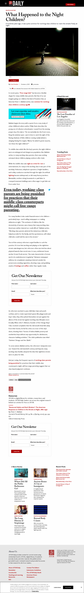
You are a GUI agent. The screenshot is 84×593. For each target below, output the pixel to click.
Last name (33, 284)
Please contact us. (14, 375)
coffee (26, 266)
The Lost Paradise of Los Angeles (66, 116)
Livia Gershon (14, 84)
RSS (10, 579)
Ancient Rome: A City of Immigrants (63, 159)
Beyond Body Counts (39, 520)
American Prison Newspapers (32, 576)
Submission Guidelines (34, 570)
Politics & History (11, 10)
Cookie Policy (35, 591)
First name (15, 284)
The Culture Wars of (64, 163)
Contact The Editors (33, 568)
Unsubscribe (12, 572)
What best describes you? (38, 291)
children (11, 380)
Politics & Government (40, 516)
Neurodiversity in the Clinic (65, 171)
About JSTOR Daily (14, 568)
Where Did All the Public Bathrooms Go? (64, 155)
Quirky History (18, 479)
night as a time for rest (35, 163)
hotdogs (18, 266)
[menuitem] (70, 4)
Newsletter (70, 4)
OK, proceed (68, 587)
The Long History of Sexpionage (19, 521)
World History (38, 479)
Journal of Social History (24, 380)
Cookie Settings (57, 587)
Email (13, 291)
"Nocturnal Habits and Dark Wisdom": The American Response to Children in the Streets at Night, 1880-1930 (28, 408)
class (16, 380)
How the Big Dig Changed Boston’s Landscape (64, 167)
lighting (11, 175)
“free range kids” (25, 93)
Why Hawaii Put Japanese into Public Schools (63, 470)
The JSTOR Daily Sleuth (34, 572)
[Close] (81, 587)
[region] (42, 587)
